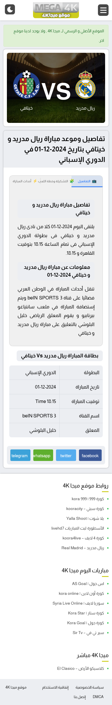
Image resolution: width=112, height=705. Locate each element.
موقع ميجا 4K (15, 687)
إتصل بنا (80, 697)
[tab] (87, 181)
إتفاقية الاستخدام (55, 687)
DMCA (98, 697)
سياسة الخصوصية (90, 687)
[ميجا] (56, 10)
